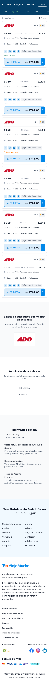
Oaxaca (6, 532)
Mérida (28, 524)
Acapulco (7, 545)
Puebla (6, 528)
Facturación (7, 628)
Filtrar (43, 18)
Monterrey (30, 537)
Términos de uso (10, 638)
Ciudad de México (11, 524)
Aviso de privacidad (11, 633)
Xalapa (28, 528)
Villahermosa (31, 541)
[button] (24, 44)
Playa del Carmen (34, 532)
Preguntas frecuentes (12, 613)
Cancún (6, 541)
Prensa (5, 623)
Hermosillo (30, 545)
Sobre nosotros (9, 608)
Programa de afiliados (12, 618)
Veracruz (7, 537)
